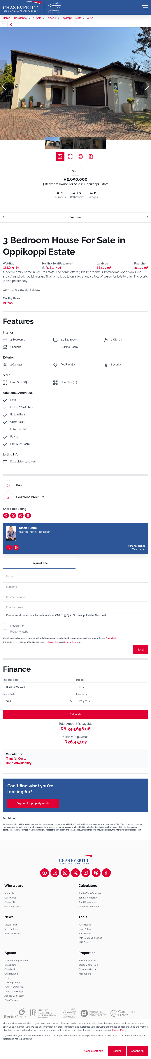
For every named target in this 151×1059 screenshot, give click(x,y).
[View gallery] (60, 156)
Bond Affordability (18, 763)
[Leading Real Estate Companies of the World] (54, 7)
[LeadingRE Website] (69, 1013)
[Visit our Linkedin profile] (54, 872)
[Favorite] (3, 24)
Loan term (81, 694)
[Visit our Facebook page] (44, 872)
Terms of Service (71, 642)
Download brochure (30, 497)
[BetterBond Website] (15, 1013)
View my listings (136, 546)
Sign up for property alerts (33, 803)
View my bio (138, 549)
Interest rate (9, 694)
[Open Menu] (145, 7)
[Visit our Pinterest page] (96, 872)
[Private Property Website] (93, 1013)
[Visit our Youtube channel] (85, 872)
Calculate (75, 714)
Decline (117, 1050)
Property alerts (19, 631)
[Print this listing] (80, 156)
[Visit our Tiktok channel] (106, 872)
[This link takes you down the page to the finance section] (43, 267)
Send (140, 649)
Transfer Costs (16, 758)
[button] (3, 85)
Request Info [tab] (39, 563)
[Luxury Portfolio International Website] (44, 1013)
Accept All (137, 1050)
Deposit (80, 680)
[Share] (10, 24)
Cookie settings (93, 1050)
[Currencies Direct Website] (123, 1013)
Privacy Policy (119, 1030)
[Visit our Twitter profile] (75, 872)
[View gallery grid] (70, 156)
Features (76, 217)
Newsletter (17, 625)
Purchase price (10, 680)
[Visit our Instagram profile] (65, 872)
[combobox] (116, 701)
